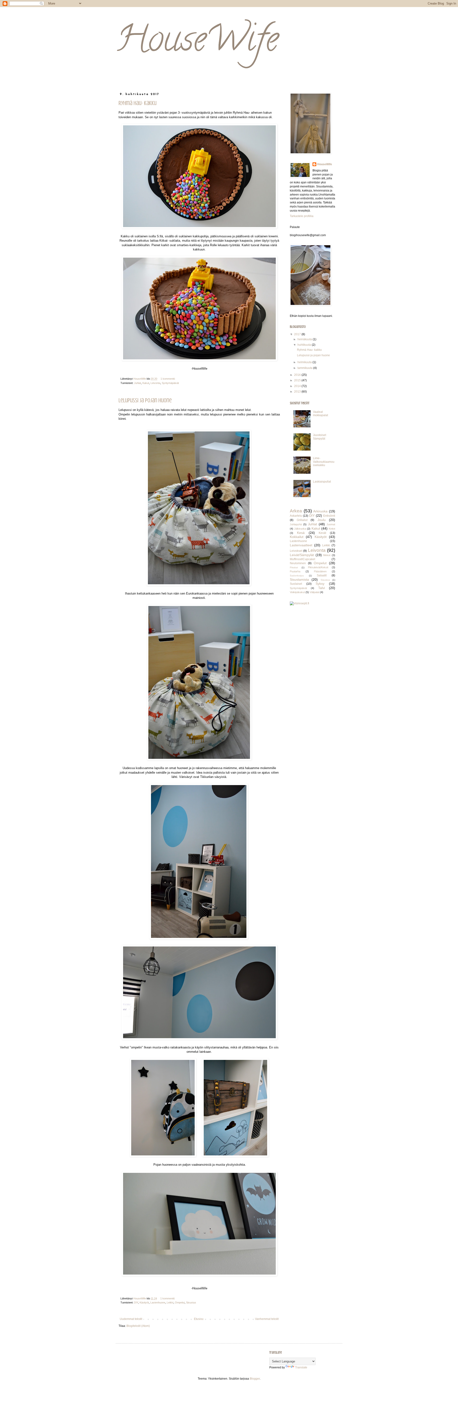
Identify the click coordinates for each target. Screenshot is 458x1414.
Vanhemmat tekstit (267, 1319)
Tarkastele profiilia (301, 216)
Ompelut (180, 1302)
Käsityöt (144, 1302)
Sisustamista (299, 579)
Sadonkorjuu (297, 575)
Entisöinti (329, 515)
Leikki (170, 1302)
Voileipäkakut (297, 592)
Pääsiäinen (320, 571)
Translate (301, 1367)
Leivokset (296, 551)
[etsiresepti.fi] (299, 603)
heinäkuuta (305, 339)
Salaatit (322, 575)
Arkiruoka (320, 511)
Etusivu (198, 1319)
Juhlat (137, 383)
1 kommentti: (168, 378)
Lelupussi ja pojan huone (145, 400)
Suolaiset (296, 583)
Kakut (145, 383)
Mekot (326, 555)
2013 (298, 391)
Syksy (320, 583)
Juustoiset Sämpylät (319, 436)
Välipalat (314, 592)
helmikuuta (304, 362)
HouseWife (197, 43)
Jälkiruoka (300, 528)
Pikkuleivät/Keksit (318, 567)
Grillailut (302, 520)
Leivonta (155, 383)
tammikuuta (305, 368)
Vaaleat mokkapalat (320, 413)
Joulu (321, 520)
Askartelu (296, 515)
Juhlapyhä (296, 524)
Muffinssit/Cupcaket (302, 559)
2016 (298, 375)
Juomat (331, 524)
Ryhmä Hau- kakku (137, 103)
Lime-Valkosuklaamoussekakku (323, 462)
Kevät (322, 533)
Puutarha (295, 571)
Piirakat (294, 567)
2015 (298, 380)
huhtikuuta (304, 344)
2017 (298, 334)
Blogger (255, 1378)
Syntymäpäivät (170, 383)
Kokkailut (296, 537)
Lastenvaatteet (301, 545)
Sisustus (191, 1302)
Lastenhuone (157, 1302)
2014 (298, 386)
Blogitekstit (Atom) (138, 1326)
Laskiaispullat (322, 481)
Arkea (296, 510)
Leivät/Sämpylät (302, 555)
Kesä (301, 533)
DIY (136, 1302)
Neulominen (298, 563)
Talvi (321, 588)
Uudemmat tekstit (131, 1319)
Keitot (332, 528)
